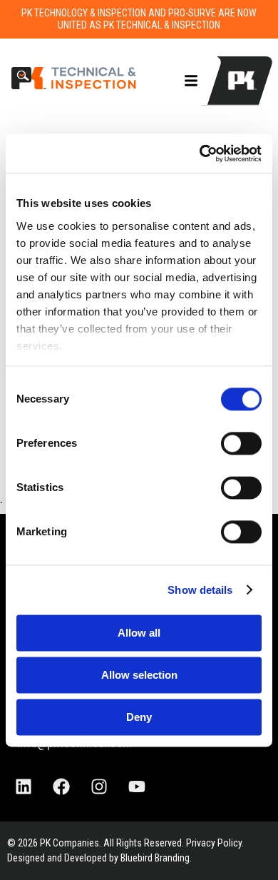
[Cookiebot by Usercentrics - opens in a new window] (200, 153)
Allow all (139, 633)
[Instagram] (99, 786)
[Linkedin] (23, 786)
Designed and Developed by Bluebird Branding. (99, 858)
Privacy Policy (214, 843)
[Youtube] (137, 786)
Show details (200, 590)
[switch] (241, 443)
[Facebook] (61, 786)
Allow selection (139, 675)
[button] (191, 80)
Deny (139, 717)
